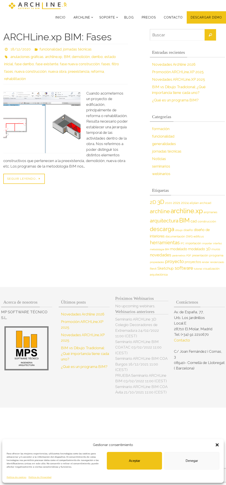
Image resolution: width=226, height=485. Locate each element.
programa (216, 255)
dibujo (179, 230)
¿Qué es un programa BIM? (175, 100)
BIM (67, 55)
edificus (199, 236)
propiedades (157, 262)
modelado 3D (199, 249)
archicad (205, 203)
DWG (189, 236)
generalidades (164, 144)
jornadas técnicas (77, 49)
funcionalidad (51, 49)
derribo (97, 55)
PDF (188, 255)
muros (215, 249)
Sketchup (165, 268)
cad (193, 221)
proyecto (174, 261)
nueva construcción (31, 67)
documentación (175, 236)
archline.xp (53, 55)
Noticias (159, 159)
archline (160, 211)
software (184, 268)
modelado (178, 249)
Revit (153, 268)
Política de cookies (16, 477)
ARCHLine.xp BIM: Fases (57, 37)
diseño (188, 230)
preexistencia (78, 67)
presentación (200, 255)
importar (207, 243)
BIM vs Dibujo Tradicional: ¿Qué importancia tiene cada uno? (85, 353)
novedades (160, 255)
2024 (185, 203)
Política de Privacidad (39, 477)
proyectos (193, 262)
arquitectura (164, 221)
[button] (217, 445)
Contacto (182, 340)
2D (153, 202)
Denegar (192, 461)
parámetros (178, 255)
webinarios (161, 174)
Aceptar (134, 461)
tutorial (198, 268)
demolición (81, 55)
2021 (176, 203)
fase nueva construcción (80, 61)
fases (105, 61)
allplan (194, 203)
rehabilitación (15, 73)
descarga (162, 229)
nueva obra (57, 67)
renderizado (217, 262)
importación (193, 243)
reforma (97, 67)
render (205, 262)
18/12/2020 (21, 49)
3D (160, 201)
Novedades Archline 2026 (174, 64)
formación (161, 129)
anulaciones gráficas (26, 55)
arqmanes (210, 212)
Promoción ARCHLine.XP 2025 (178, 72)
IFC (183, 243)
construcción (207, 221)
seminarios (161, 166)
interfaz (217, 243)
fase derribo (24, 61)
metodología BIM (159, 249)
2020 (168, 203)
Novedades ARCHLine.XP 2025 (178, 79)
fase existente (47, 61)
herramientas (165, 242)
